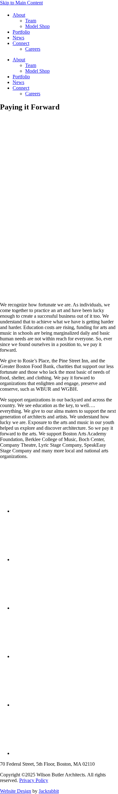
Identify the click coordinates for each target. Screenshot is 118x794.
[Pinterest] (60, 656)
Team (30, 20)
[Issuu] (60, 753)
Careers (32, 49)
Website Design (15, 791)
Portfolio (21, 32)
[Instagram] (60, 704)
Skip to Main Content (21, 2)
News (18, 37)
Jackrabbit (49, 791)
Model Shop (37, 26)
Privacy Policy (33, 780)
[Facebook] (60, 559)
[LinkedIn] (60, 608)
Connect (21, 43)
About (19, 15)
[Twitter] (60, 511)
